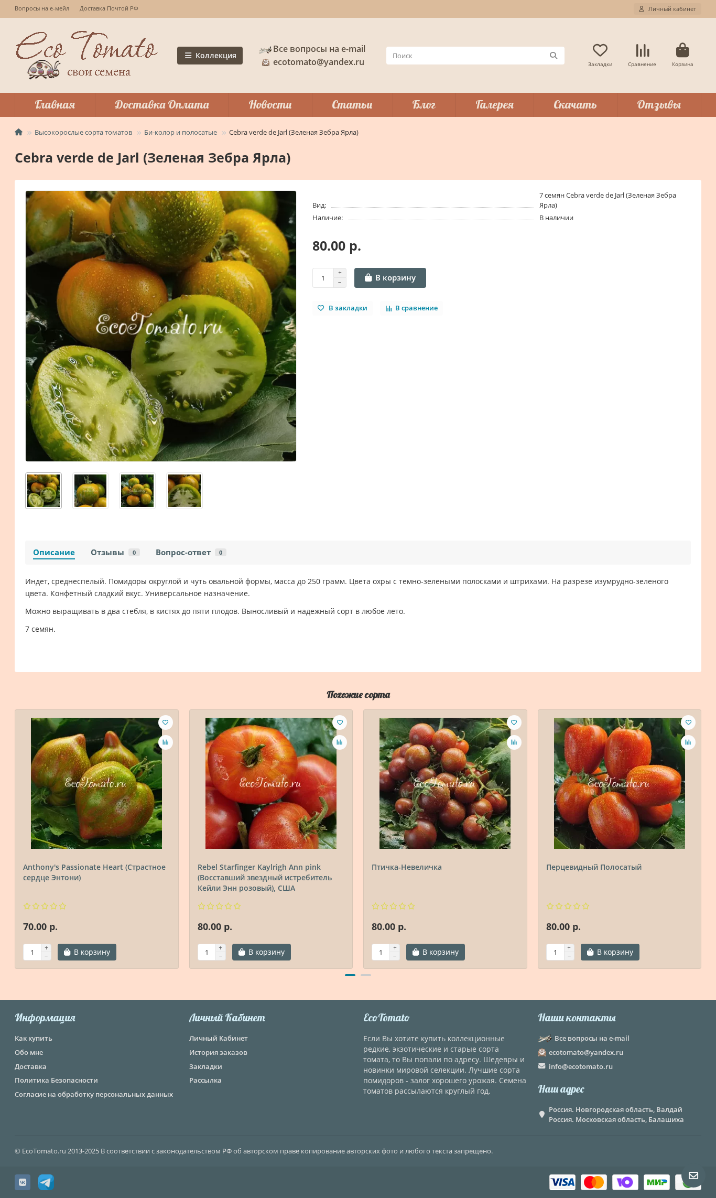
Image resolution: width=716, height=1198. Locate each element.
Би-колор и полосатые (180, 132)
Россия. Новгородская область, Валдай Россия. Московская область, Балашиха (616, 1114)
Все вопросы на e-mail (319, 49)
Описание (54, 552)
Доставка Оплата (162, 104)
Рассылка (205, 1080)
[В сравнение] (165, 742)
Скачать (575, 104)
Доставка (31, 1066)
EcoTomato (386, 1017)
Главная (55, 104)
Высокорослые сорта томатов (83, 132)
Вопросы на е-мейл (42, 8)
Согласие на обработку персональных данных (94, 1094)
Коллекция (216, 55)
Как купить (33, 1038)
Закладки (205, 1066)
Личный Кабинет (227, 1017)
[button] (16, 837)
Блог (424, 104)
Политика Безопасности (56, 1080)
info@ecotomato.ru (581, 1066)
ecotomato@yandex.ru (586, 1052)
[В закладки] (165, 722)
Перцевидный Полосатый (594, 867)
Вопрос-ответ (189, 552)
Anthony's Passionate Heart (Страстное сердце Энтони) (94, 872)
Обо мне (29, 1052)
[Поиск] (553, 55)
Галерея (494, 104)
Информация (45, 1017)
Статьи (352, 104)
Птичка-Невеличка (407, 867)
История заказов (218, 1052)
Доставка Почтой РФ (109, 8)
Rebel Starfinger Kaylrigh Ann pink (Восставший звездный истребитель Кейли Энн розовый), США (265, 877)
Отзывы (659, 104)
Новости (270, 104)
